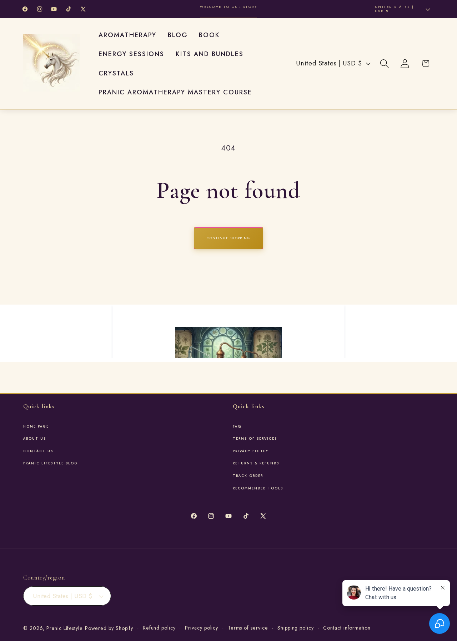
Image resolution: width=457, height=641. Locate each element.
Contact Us (38, 451)
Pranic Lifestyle (64, 628)
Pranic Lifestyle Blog (50, 463)
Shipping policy (295, 627)
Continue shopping (228, 238)
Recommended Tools (258, 488)
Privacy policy (201, 627)
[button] (385, 63)
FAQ (237, 426)
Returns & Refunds (256, 463)
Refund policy (159, 627)
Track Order (248, 475)
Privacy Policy (250, 451)
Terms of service (248, 627)
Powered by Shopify (109, 628)
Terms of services (255, 438)
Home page (36, 426)
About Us (34, 438)
